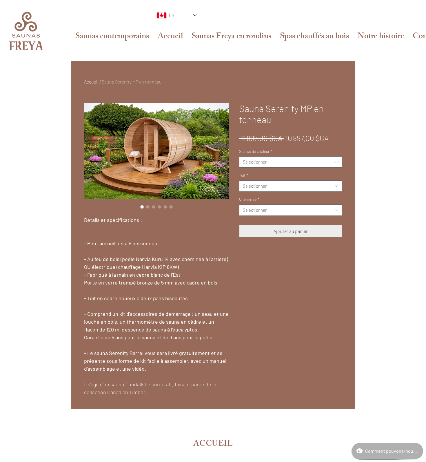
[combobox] (290, 162)
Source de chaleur (255, 151)
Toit (243, 175)
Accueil (91, 81)
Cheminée (249, 199)
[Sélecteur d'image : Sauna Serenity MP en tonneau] (142, 207)
